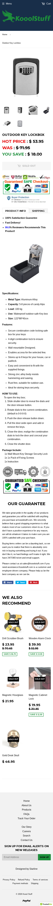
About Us (26, 805)
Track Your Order (26, 818)
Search (26, 835)
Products (26, 809)
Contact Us (26, 840)
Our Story (27, 827)
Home (4, 34)
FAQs (26, 814)
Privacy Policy (9, 880)
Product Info (15, 210)
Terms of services (40, 880)
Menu (9, 3)
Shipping (38, 210)
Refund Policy (24, 880)
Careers (26, 831)
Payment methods (20, 883)
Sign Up (44, 857)
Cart (48, 3)
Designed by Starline (27, 869)
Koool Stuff (27, 894)
